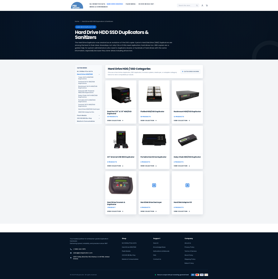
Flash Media (126, 251)
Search (155, 243)
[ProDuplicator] (77, 5)
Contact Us (157, 259)
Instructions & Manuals (161, 251)
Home (77, 21)
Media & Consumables (130, 259)
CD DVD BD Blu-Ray (128, 255)
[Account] (202, 5)
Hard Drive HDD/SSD (129, 247)
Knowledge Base (159, 247)
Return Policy (189, 263)
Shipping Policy (190, 259)
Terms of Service (191, 251)
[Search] (197, 5)
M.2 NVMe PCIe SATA (129, 243)
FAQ (154, 255)
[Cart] (207, 5)
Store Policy (189, 255)
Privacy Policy (189, 247)
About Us (188, 243)
